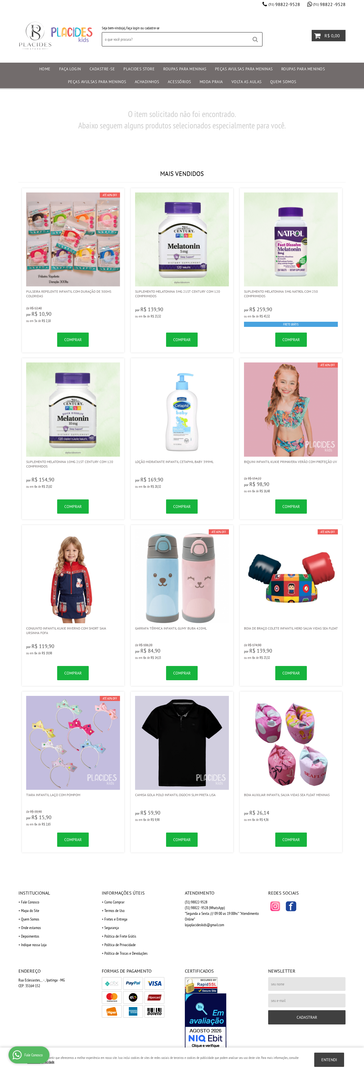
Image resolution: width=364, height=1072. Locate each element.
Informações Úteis (123, 893)
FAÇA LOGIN (70, 68)
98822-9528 (284, 4)
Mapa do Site (30, 910)
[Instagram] (275, 906)
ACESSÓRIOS (179, 81)
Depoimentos (30, 936)
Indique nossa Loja (34, 944)
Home (45, 68)
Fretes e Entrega (115, 919)
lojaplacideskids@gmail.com (204, 924)
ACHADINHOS (147, 81)
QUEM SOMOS (283, 81)
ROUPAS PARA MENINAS (184, 68)
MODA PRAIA (211, 81)
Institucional (34, 893)
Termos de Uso (114, 910)
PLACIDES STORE (139, 68)
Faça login (133, 28)
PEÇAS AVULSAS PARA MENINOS (97, 81)
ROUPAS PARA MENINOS (303, 68)
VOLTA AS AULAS (246, 81)
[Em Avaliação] (223, 1021)
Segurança (111, 927)
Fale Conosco (30, 902)
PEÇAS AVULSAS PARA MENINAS (244, 68)
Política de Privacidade (120, 944)
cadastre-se (152, 28)
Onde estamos (31, 927)
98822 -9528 (329, 4)
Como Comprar (114, 902)
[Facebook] (291, 906)
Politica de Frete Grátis (120, 936)
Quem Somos (30, 919)
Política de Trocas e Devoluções (126, 953)
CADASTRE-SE (102, 68)
